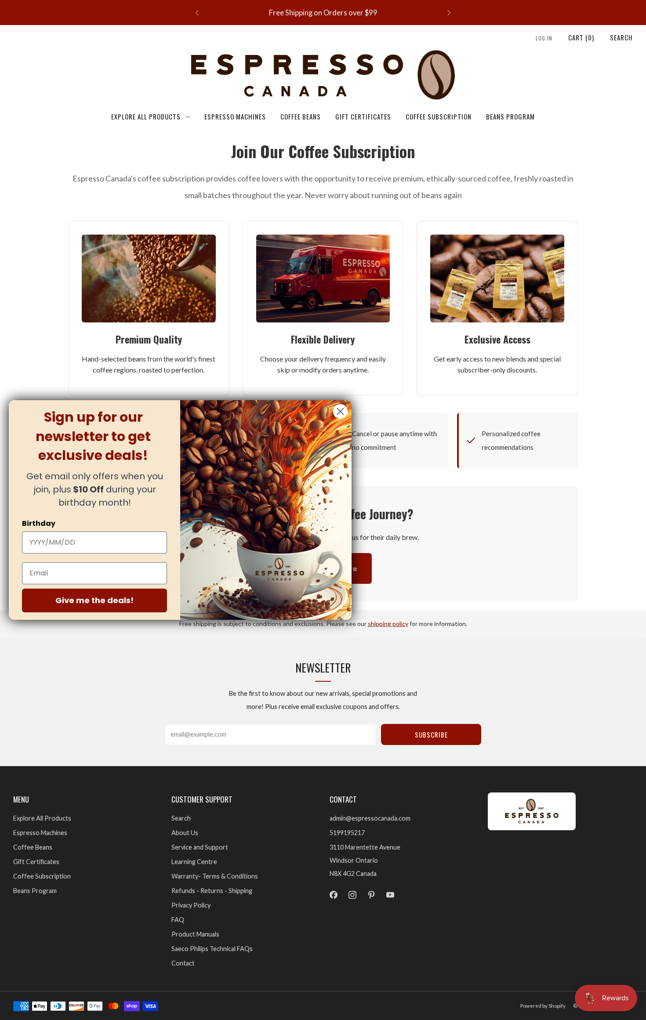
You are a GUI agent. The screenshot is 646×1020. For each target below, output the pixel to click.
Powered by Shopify (543, 1006)
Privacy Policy (190, 905)
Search (621, 37)
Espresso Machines (235, 116)
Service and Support (199, 847)
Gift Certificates (363, 116)
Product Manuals (195, 934)
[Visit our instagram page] (352, 895)
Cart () (581, 37)
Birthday (38, 523)
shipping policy (388, 623)
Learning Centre (194, 861)
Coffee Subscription (439, 116)
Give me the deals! (94, 600)
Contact (183, 963)
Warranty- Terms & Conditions (214, 876)
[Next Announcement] (449, 12)
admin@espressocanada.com (370, 818)
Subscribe (431, 734)
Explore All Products (146, 116)
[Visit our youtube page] (390, 895)
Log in (544, 38)
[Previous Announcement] (197, 12)
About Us (184, 832)
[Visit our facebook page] (333, 895)
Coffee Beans (300, 116)
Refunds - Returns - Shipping (211, 890)
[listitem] (323, 13)
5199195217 (347, 832)
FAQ (177, 919)
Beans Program (510, 116)
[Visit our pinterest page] (371, 895)
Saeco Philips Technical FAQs (212, 948)
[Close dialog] (340, 411)
